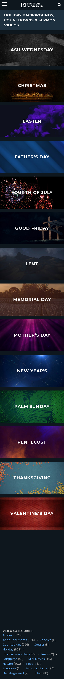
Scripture (9, 668)
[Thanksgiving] (32, 478)
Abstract (9, 635)
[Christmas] (32, 86)
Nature (8, 663)
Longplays (10, 659)
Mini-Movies (36, 659)
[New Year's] (32, 371)
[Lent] (32, 264)
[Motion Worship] (32, 5)
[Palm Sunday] (32, 407)
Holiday (8, 649)
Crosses (39, 644)
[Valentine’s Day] (32, 514)
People (31, 663)
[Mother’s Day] (32, 335)
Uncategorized (13, 673)
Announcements (15, 640)
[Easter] (32, 121)
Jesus (45, 654)
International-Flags (16, 654)
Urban (37, 673)
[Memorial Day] (32, 300)
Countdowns (12, 644)
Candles (45, 640)
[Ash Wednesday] (32, 50)
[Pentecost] (32, 442)
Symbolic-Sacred (37, 668)
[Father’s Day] (32, 157)
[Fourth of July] (32, 193)
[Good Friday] (32, 228)
